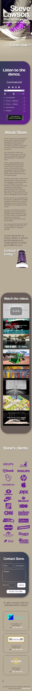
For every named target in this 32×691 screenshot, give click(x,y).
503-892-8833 (17, 649)
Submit (21, 585)
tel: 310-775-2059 (15, 591)
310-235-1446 (17, 627)
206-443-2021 (17, 672)
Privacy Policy (26, 688)
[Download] (24, 97)
